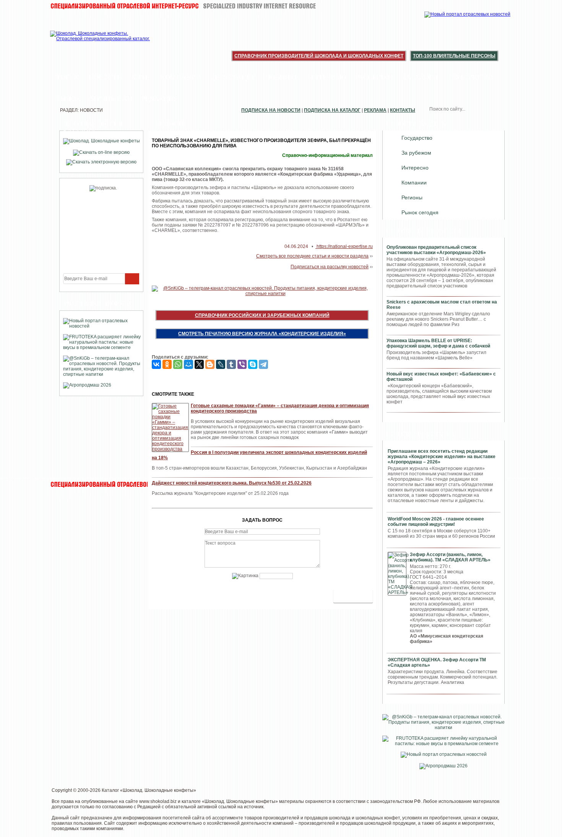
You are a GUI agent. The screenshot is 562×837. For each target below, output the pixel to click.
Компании (181, 77)
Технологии (470, 77)
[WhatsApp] (177, 364)
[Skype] (252, 364)
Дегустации (233, 77)
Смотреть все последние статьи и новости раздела (312, 256)
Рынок (68, 99)
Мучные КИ (111, 99)
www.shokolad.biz (158, 801)
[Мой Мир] (188, 364)
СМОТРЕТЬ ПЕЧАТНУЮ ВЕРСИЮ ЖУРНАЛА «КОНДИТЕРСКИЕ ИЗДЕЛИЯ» (262, 333)
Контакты (402, 110)
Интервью (327, 77)
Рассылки (374, 77)
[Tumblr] (231, 364)
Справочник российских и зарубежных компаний (262, 315)
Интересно (415, 168)
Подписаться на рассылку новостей (330, 266)
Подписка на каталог (332, 110)
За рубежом (416, 153)
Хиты (141, 77)
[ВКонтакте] (156, 364)
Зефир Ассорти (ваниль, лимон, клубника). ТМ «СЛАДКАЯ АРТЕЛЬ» (450, 557)
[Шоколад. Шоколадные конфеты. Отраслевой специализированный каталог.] (100, 42)
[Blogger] (209, 364)
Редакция (159, 99)
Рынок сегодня (420, 212)
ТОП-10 (68, 77)
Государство (416, 138)
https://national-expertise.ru (344, 246)
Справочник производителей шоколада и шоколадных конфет (318, 56)
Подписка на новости (270, 110)
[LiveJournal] (220, 364)
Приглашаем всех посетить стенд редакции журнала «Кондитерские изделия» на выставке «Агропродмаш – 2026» (441, 457)
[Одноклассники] (167, 364)
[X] (199, 364)
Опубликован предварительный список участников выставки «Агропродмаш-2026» (436, 250)
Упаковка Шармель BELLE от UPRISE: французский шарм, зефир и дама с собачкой (438, 343)
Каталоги (420, 77)
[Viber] (242, 364)
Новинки (282, 77)
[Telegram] (263, 364)
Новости (105, 77)
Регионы (411, 197)
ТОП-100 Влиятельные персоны (454, 56)
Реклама (375, 110)
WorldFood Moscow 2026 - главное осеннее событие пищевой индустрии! (436, 521)
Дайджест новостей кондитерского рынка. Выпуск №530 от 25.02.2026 (232, 483)
